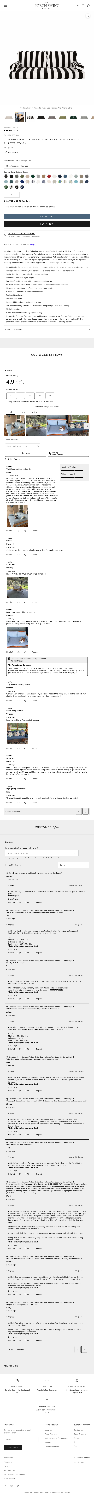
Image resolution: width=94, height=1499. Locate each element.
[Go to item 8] (84, 117)
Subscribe (12, 1447)
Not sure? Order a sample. (21, 234)
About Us (48, 1430)
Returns (77, 1438)
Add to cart (47, 216)
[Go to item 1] (9, 117)
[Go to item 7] (73, 117)
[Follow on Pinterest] (18, 1486)
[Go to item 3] (30, 117)
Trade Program (51, 1434)
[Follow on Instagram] (11, 1486)
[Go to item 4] (41, 117)
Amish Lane (79, 1462)
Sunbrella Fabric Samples (26, 316)
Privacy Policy (9, 1478)
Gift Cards (8, 1462)
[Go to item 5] (52, 117)
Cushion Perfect (11, 127)
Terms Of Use (9, 1470)
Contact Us (78, 1430)
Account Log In (80, 1442)
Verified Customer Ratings (14, 1474)
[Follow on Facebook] (5, 1486)
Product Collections (52, 1446)
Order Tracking (80, 1434)
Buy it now (46, 224)
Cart (75, 1446)
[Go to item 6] (63, 117)
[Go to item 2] (19, 117)
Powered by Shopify (61, 1493)
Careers (48, 1442)
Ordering (7, 1466)
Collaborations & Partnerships (56, 1438)
